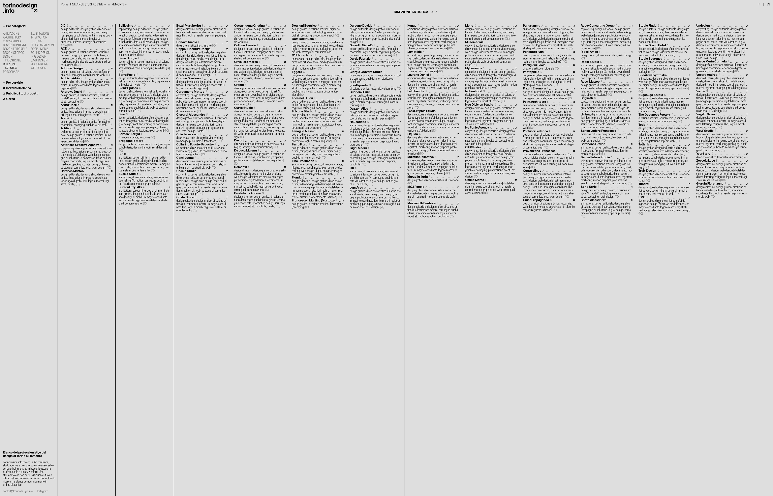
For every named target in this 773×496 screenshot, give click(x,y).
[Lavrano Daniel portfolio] (433, 81)
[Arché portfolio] (87, 122)
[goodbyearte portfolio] (375, 87)
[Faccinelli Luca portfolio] (318, 103)
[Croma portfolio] (260, 94)
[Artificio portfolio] (87, 135)
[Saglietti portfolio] (606, 113)
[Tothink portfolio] (664, 156)
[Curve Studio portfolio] (260, 122)
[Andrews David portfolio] (87, 96)
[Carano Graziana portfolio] (202, 83)
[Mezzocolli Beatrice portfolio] (433, 210)
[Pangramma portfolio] (549, 37)
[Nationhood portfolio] (491, 96)
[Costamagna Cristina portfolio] (260, 34)
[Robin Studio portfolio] (606, 70)
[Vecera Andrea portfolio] (722, 81)
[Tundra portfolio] (664, 189)
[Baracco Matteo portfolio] (87, 178)
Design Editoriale (15, 49)
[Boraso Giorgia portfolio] (144, 136)
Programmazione (43, 45)
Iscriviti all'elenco (18, 88)
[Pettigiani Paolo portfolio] (549, 67)
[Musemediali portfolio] (491, 54)
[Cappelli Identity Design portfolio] (202, 62)
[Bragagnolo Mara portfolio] (144, 146)
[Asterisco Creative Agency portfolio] (87, 156)
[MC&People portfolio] (433, 193)
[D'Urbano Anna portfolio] (318, 62)
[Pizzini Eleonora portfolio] (549, 93)
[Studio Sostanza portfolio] (664, 65)
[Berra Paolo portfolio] (144, 79)
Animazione (11, 33)
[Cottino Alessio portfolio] (260, 52)
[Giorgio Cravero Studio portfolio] (375, 77)
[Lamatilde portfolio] (433, 61)
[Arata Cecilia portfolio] (87, 110)
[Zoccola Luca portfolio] (722, 170)
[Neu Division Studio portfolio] (491, 114)
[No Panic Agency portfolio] (491, 136)
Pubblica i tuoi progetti (22, 93)
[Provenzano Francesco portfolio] (549, 159)
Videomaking (39, 64)
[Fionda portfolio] (318, 187)
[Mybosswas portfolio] (491, 78)
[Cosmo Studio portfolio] (202, 183)
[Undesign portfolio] (722, 42)
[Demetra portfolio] (260, 179)
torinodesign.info (20, 8)
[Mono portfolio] (491, 32)
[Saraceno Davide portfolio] (606, 149)
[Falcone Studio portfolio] (318, 120)
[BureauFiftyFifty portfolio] (144, 195)
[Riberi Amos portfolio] (606, 55)
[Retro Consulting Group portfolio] (606, 37)
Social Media (39, 49)
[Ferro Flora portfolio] (318, 151)
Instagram (42, 491)
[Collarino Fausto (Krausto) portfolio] (202, 149)
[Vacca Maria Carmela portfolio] (722, 66)
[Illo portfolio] (375, 176)
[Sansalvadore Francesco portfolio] (606, 135)
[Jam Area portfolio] (375, 197)
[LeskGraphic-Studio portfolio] (433, 121)
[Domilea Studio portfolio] (318, 45)
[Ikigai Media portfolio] (375, 156)
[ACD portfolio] (87, 57)
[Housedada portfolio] (375, 133)
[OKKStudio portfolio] (491, 162)
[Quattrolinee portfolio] (549, 183)
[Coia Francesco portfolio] (202, 138)
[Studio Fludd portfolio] (664, 34)
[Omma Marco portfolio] (491, 186)
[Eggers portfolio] (318, 84)
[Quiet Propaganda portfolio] (549, 205)
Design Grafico (13, 53)
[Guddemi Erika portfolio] (375, 99)
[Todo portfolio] (664, 133)
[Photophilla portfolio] (549, 79)
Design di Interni (14, 45)
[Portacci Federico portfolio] (549, 139)
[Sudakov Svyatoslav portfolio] (664, 83)
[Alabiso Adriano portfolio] (87, 83)
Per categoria (16, 26)
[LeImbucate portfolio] (433, 99)
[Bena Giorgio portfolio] (144, 65)
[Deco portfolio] (260, 144)
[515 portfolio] (87, 35)
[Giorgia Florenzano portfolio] (722, 190)
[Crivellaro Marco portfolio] (260, 71)
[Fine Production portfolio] (318, 168)
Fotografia (11, 72)
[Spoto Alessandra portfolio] (606, 208)
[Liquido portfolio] (433, 144)
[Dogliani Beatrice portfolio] (318, 30)
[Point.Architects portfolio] (549, 115)
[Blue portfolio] (144, 122)
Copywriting (12, 41)
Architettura (12, 37)
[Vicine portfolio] (722, 101)
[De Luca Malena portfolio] (260, 157)
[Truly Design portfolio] (664, 175)
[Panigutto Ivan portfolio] (549, 56)
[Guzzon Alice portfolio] (375, 113)
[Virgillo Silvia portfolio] (722, 121)
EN (768, 4)
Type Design (38, 56)
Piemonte (118, 4)
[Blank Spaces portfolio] (144, 100)
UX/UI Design (39, 60)
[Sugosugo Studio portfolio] (664, 103)
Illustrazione (40, 33)
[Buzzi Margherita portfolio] (202, 32)
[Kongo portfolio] (433, 37)
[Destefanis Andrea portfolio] (260, 200)
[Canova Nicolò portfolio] (202, 44)
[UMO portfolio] (664, 205)
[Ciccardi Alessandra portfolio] (202, 123)
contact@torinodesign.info (18, 491)
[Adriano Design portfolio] (87, 72)
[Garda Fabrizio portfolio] (375, 63)
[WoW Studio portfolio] (722, 140)
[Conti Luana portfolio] (202, 162)
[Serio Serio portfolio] (606, 191)
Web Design (38, 68)
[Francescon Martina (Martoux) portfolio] (318, 204)
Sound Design (40, 53)
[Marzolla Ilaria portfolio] (433, 180)
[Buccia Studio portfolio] (144, 179)
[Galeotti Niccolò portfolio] (375, 50)
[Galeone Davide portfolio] (375, 34)
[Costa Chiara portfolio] (202, 204)
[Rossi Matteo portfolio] (606, 88)
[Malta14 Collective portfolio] (433, 165)
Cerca (10, 99)
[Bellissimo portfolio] (144, 40)
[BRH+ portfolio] (144, 162)
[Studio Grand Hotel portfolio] (664, 50)
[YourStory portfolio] (722, 155)
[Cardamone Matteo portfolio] (202, 101)
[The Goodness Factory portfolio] (664, 118)
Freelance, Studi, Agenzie (86, 4)
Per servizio (14, 82)
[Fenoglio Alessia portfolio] (318, 136)
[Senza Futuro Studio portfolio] (606, 170)
